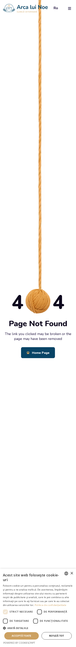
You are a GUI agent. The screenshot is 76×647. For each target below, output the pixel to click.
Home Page (40, 353)
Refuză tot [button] (56, 635)
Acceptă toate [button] (21, 635)
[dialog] (38, 608)
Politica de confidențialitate (50, 605)
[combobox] (66, 573)
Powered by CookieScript (19, 643)
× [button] (71, 573)
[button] (38, 628)
